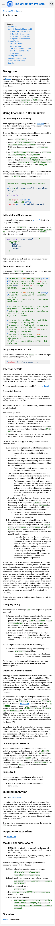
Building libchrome (15, 56)
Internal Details (13, 41)
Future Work (14, 53)
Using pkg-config (16, 46)
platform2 (40, 124)
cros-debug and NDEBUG (19, 51)
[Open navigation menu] (3, 4)
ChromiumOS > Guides (12, 11)
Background (12, 27)
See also (11, 63)
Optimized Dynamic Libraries (20, 48)
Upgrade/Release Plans (17, 58)
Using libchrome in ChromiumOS (20, 29)
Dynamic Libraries (16, 44)
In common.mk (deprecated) (20, 36)
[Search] (51, 4)
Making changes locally (16, 61)
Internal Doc (11, 837)
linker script (24, 704)
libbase (8, 79)
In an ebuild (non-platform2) (20, 31)
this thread (44, 386)
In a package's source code (20, 39)
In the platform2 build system (20, 34)
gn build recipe (15, 797)
